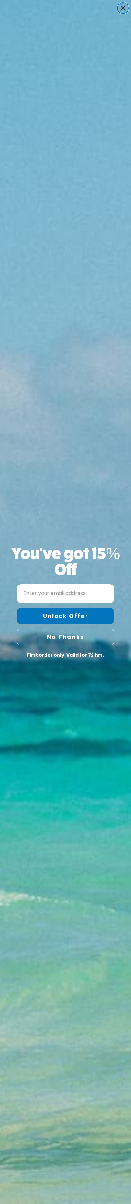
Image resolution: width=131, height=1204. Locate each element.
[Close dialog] (122, 8)
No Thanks (65, 637)
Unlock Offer (65, 616)
